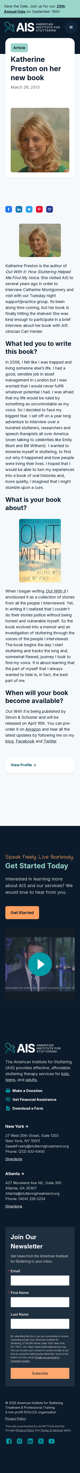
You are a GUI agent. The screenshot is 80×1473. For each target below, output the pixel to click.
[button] (71, 27)
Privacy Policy (15, 1418)
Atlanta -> (14, 1173)
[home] (31, 27)
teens (10, 1079)
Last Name (20, 1314)
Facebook (25, 741)
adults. (32, 1079)
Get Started (22, 912)
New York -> (17, 1126)
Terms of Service (51, 1430)
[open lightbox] (40, 964)
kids (65, 1073)
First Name (20, 1292)
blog (9, 741)
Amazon (33, 729)
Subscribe (40, 1373)
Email (15, 1271)
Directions (13, 1159)
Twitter (50, 741)
